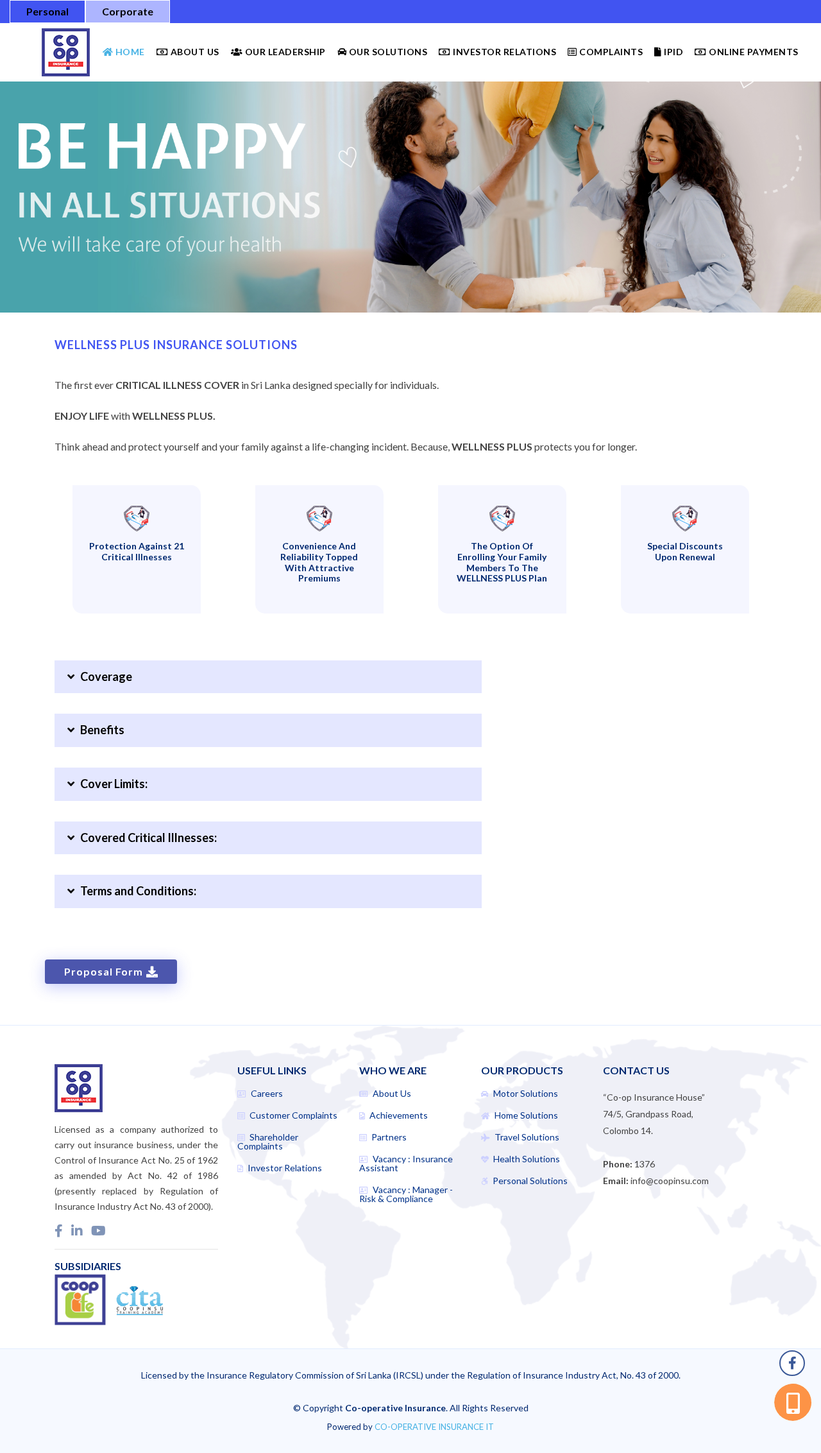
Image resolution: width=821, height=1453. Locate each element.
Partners (388, 1137)
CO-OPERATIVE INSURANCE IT (434, 1427)
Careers (266, 1093)
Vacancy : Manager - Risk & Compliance (406, 1194)
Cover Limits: (111, 784)
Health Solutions (525, 1159)
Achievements (398, 1115)
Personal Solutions (529, 1180)
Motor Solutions (524, 1093)
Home (129, 51)
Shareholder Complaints (267, 1142)
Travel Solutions (526, 1137)
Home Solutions (525, 1115)
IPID (672, 51)
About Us (193, 51)
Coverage (103, 676)
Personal (47, 11)
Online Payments (753, 51)
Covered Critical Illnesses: (145, 837)
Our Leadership (284, 51)
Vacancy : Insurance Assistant (406, 1164)
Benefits (99, 730)
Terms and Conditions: (135, 891)
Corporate (127, 11)
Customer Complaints (292, 1115)
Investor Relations (503, 51)
